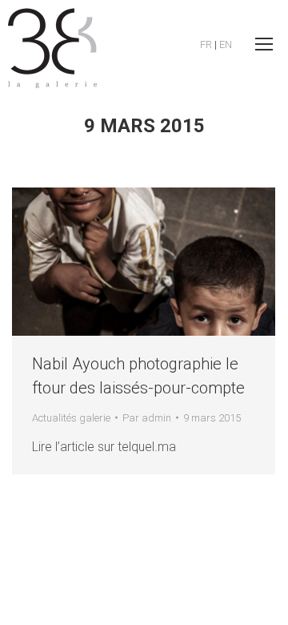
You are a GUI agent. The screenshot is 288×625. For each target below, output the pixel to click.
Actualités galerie (71, 418)
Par (146, 418)
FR (206, 44)
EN (225, 44)
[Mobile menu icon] (264, 44)
